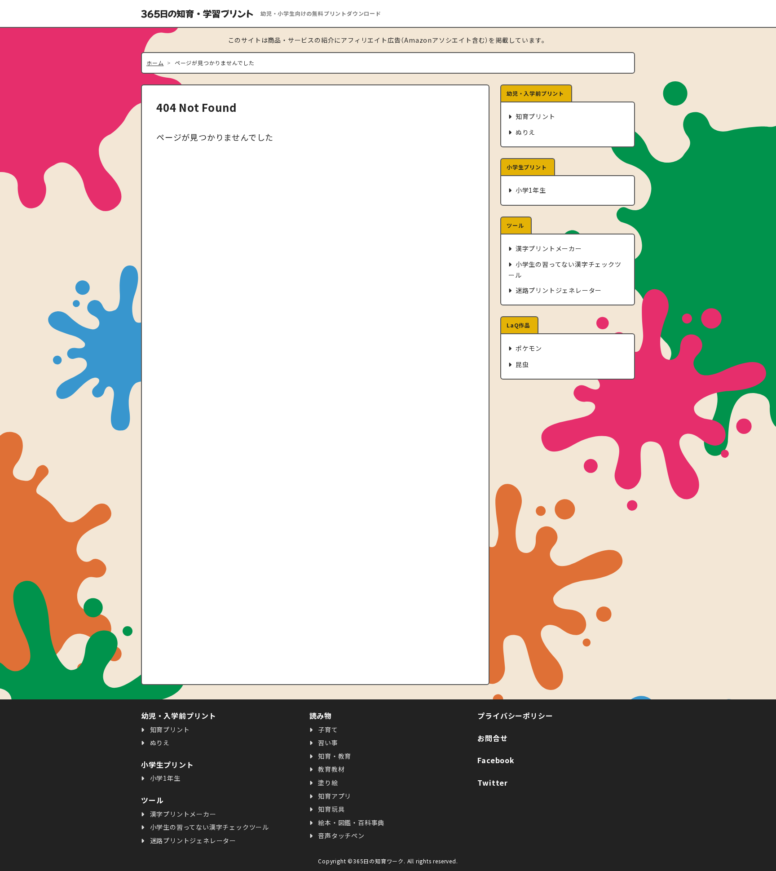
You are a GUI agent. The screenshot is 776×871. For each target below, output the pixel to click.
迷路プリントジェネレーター (558, 290)
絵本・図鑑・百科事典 (350, 822)
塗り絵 (327, 782)
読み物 (320, 715)
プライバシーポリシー (515, 715)
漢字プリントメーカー (548, 248)
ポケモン (528, 348)
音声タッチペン (340, 835)
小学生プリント (527, 167)
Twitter (492, 782)
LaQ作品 (518, 325)
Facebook (495, 760)
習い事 (327, 742)
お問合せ (492, 738)
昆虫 (521, 364)
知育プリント (535, 116)
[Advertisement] (567, 532)
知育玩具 (330, 809)
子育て (327, 729)
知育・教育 (333, 756)
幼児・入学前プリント (535, 93)
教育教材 (330, 769)
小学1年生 (530, 190)
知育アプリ (333, 795)
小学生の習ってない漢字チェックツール (565, 269)
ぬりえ (524, 132)
